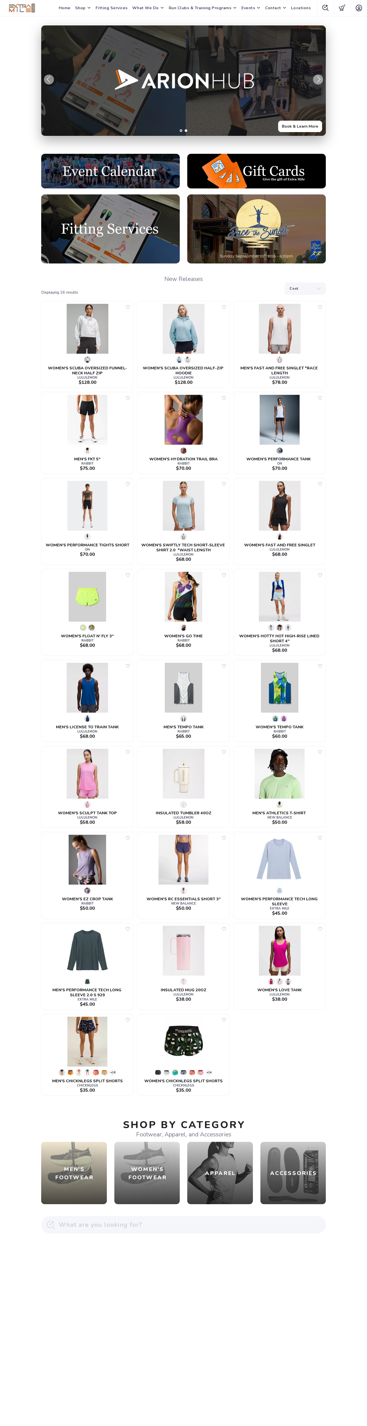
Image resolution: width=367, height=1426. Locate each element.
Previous (49, 79)
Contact (273, 8)
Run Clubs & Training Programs (200, 8)
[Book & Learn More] (183, 80)
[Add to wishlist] (128, 307)
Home (65, 8)
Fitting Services (112, 8)
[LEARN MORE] (110, 170)
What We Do (145, 8)
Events (248, 8)
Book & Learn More (300, 126)
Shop (80, 8)
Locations (301, 8)
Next (318, 79)
